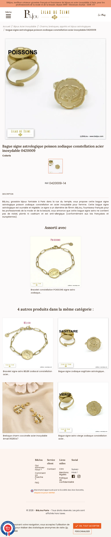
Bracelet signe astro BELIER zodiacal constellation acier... (27, 373)
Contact (51, 469)
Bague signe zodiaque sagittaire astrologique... (81, 371)
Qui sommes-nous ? (39, 468)
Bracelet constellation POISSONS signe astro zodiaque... (53, 291)
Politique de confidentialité (63, 480)
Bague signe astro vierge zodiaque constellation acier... (82, 437)
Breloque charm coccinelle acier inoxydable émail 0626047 (25, 437)
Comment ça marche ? (39, 476)
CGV (61, 469)
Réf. (47, 183)
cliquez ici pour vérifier (44, 492)
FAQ (37, 483)
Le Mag (101, 14)
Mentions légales (63, 473)
